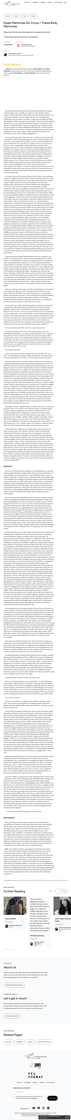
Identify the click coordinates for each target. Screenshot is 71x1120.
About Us (27, 2)
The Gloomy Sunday (37, 935)
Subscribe (52, 1098)
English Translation (12, 64)
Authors (49, 2)
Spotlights (35, 2)
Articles (43, 2)
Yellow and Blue (10, 918)
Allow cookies (67, 1117)
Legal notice (24, 1109)
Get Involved (58, 2)
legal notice (34, 1098)
